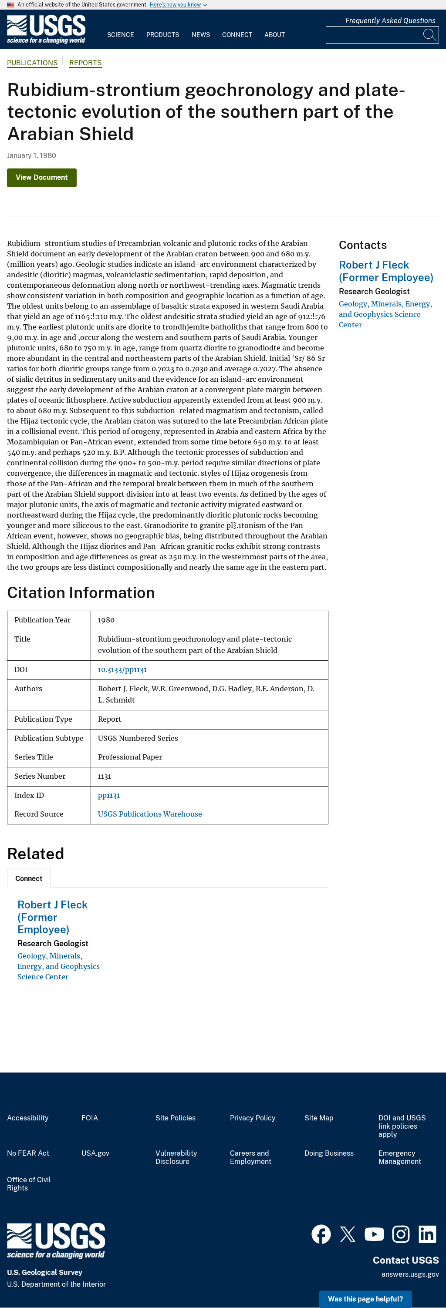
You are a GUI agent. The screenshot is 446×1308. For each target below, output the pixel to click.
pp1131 (109, 795)
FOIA (89, 1118)
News (201, 34)
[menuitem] (120, 29)
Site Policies (175, 1118)
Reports (85, 63)
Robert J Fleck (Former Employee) (52, 917)
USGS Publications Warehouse (150, 814)
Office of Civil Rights (29, 1184)
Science (120, 34)
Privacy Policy (253, 1118)
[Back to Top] (414, 1276)
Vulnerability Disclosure (176, 1158)
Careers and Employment (250, 1158)
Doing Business (329, 1153)
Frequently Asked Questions (390, 21)
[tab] (29, 878)
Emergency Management (399, 1158)
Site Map (319, 1118)
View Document (42, 177)
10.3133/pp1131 (122, 670)
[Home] (46, 42)
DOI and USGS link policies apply (402, 1126)
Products (162, 34)
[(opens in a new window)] (321, 1233)
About (274, 34)
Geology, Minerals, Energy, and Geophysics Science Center (58, 966)
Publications (32, 63)
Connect (237, 34)
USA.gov (95, 1153)
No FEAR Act (28, 1153)
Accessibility (28, 1118)
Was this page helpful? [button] (365, 1299)
